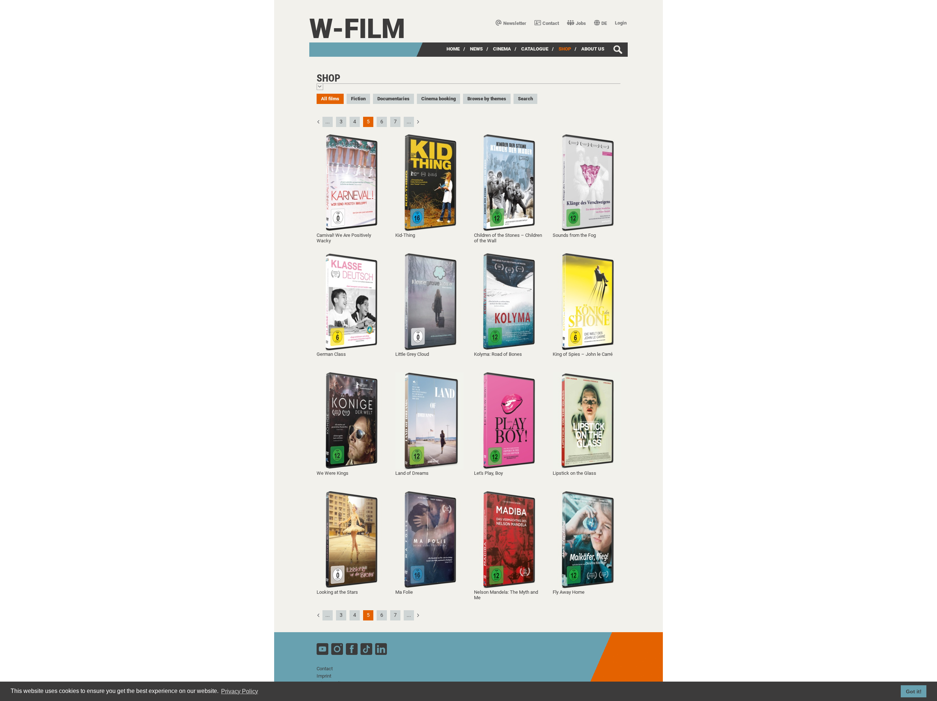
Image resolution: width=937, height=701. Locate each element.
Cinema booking (438, 98)
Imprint (324, 676)
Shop (565, 49)
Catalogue (534, 49)
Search (525, 98)
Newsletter (514, 23)
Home (453, 49)
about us (592, 49)
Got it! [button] (914, 691)
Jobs (581, 23)
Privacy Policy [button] (239, 691)
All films (330, 98)
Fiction (358, 98)
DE (604, 23)
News (476, 49)
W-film (357, 29)
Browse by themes (486, 98)
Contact (550, 23)
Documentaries (393, 98)
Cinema (502, 49)
